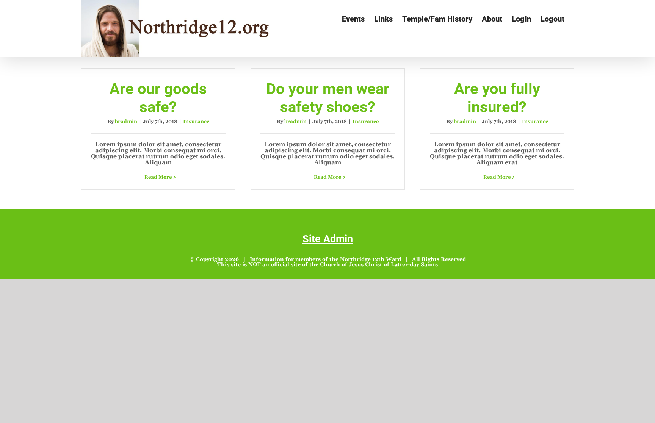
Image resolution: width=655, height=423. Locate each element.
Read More (158, 177)
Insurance (196, 122)
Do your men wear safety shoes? (327, 98)
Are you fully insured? (497, 98)
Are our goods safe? (158, 98)
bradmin (126, 122)
